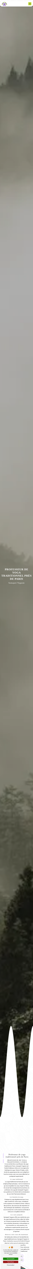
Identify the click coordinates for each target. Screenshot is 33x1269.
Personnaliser (10, 1265)
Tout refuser (10, 1262)
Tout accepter (11, 1259)
